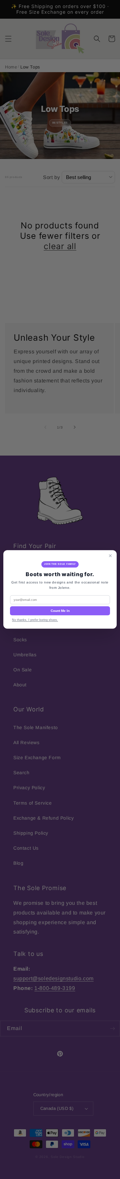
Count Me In (60, 611)
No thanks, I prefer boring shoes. (35, 620)
